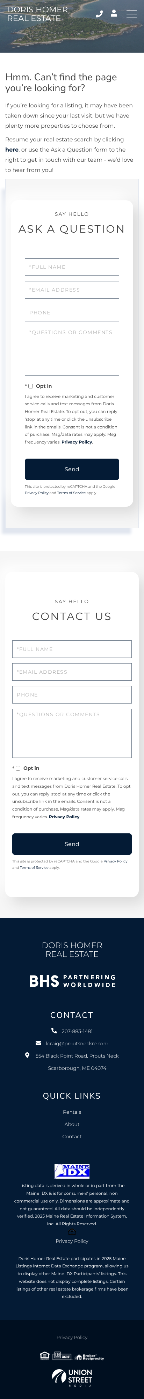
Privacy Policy (77, 442)
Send (72, 469)
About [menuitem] (72, 1124)
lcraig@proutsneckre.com (77, 1043)
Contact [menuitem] (72, 1136)
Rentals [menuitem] (72, 1112)
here (12, 150)
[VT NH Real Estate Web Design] (72, 1378)
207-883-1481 (100, 14)
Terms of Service (71, 493)
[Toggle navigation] (132, 14)
